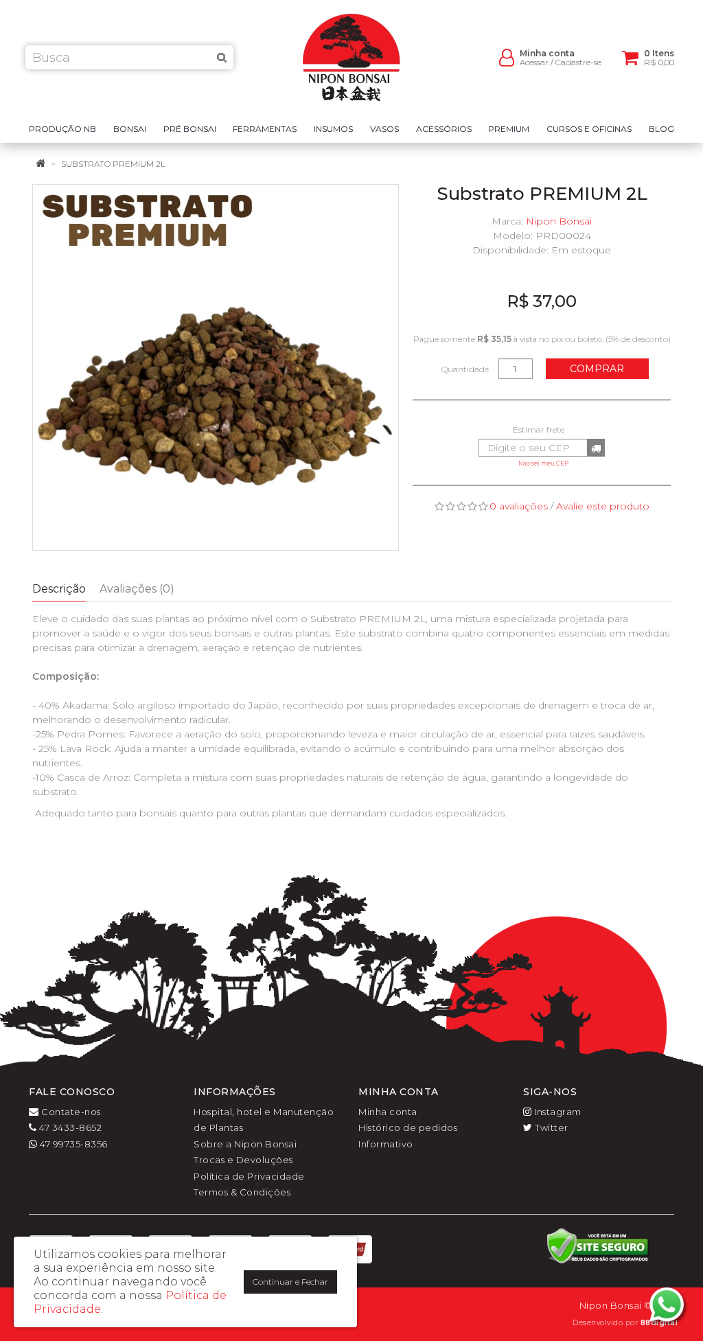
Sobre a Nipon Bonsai (245, 1143)
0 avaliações (518, 506)
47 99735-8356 (73, 1143)
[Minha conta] (506, 56)
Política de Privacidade (249, 1176)
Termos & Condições (242, 1192)
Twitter (550, 1127)
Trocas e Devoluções (243, 1159)
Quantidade (465, 369)
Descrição (59, 588)
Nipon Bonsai (559, 221)
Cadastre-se (578, 62)
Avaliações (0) (137, 588)
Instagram (556, 1111)
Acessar (534, 62)
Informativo (385, 1143)
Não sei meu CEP (543, 463)
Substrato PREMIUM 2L (113, 164)
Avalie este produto (602, 506)
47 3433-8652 (69, 1127)
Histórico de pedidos (407, 1127)
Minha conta (387, 1111)
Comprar (597, 369)
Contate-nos (70, 1111)
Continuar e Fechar (290, 1281)
